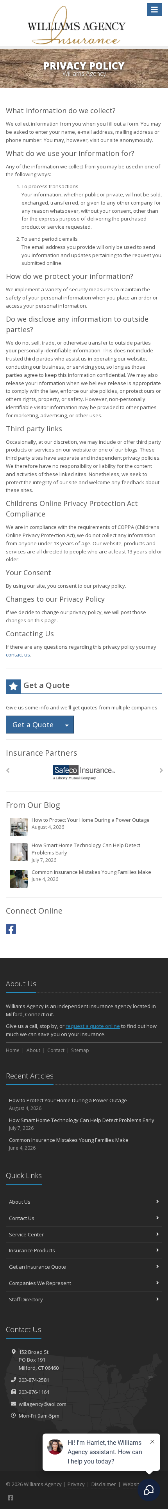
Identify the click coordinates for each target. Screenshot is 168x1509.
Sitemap (80, 1050)
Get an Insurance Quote (37, 1266)
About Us (19, 1201)
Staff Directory (26, 1299)
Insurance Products (32, 1250)
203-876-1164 (34, 1391)
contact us (18, 654)
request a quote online (93, 1025)
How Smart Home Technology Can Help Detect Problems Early (86, 852)
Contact (55, 1050)
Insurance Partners (41, 752)
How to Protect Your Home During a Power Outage (91, 823)
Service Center (26, 1234)
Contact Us (21, 1218)
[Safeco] (84, 772)
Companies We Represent (40, 1283)
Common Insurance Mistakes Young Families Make (91, 875)
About (33, 1050)
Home (13, 1050)
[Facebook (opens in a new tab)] (11, 929)
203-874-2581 (34, 1379)
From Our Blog (33, 805)
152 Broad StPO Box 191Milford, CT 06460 (39, 1360)
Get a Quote (33, 724)
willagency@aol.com (42, 1403)
